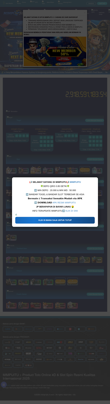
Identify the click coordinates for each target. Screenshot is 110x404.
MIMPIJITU (75, 182)
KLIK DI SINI (72, 211)
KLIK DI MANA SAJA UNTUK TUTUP (55, 220)
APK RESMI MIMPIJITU (64, 202)
